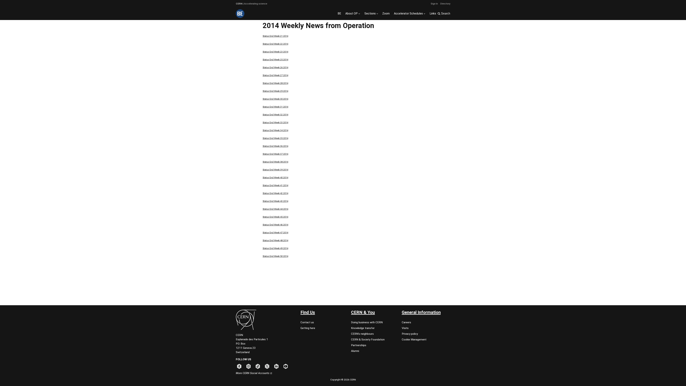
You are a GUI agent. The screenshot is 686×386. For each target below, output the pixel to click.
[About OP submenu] (359, 13)
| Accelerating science (251, 3)
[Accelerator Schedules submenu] (424, 13)
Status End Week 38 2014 (275, 161)
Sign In (434, 3)
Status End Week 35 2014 (275, 138)
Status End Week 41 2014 (275, 185)
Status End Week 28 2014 (275, 83)
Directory (445, 3)
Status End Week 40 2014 (275, 177)
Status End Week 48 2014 (275, 240)
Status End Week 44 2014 (275, 209)
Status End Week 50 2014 (275, 256)
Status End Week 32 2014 (275, 114)
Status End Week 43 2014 (275, 201)
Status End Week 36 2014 (275, 146)
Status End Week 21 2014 (275, 36)
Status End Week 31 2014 (275, 106)
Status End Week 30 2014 (275, 99)
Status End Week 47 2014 (275, 232)
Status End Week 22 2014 (275, 44)
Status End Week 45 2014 (275, 217)
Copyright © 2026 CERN (343, 379)
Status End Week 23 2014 (275, 51)
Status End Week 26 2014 (275, 67)
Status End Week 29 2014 (275, 91)
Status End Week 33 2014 (275, 122)
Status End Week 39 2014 (275, 169)
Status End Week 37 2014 (275, 154)
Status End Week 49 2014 (275, 248)
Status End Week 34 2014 (275, 130)
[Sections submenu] (377, 13)
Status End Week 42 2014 (275, 193)
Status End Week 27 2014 (275, 75)
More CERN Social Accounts (253, 373)
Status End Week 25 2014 (275, 59)
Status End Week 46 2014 (275, 224)
